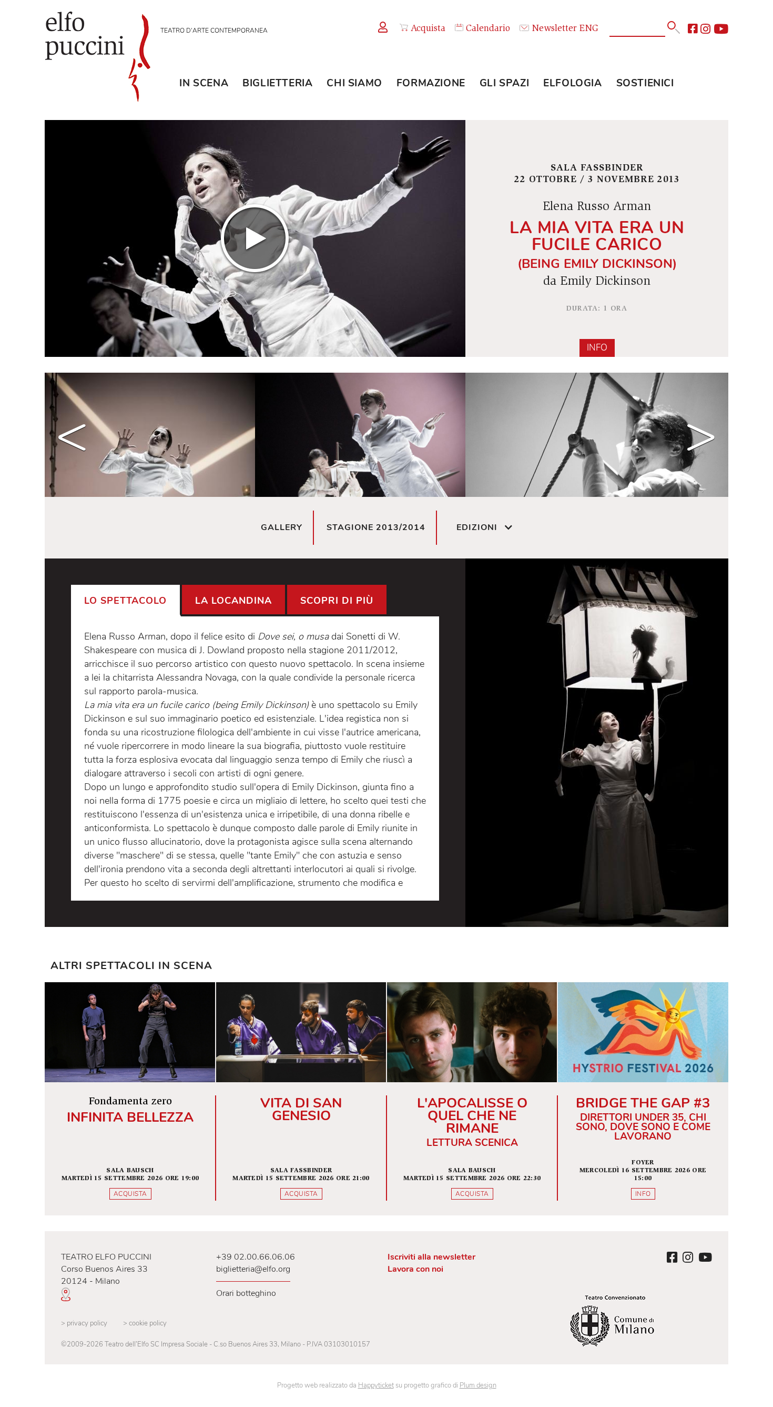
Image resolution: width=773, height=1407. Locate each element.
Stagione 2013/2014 (376, 527)
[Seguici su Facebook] (692, 29)
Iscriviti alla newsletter (431, 1257)
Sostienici (645, 83)
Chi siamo (354, 83)
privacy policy (84, 1323)
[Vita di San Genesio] (301, 1098)
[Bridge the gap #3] (642, 1098)
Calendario (488, 29)
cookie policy (145, 1323)
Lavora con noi (415, 1269)
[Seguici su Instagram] (705, 29)
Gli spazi (504, 83)
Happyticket (376, 1385)
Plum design (478, 1385)
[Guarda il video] (255, 238)
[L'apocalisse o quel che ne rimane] (472, 1098)
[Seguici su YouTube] (721, 29)
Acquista (428, 29)
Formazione (430, 83)
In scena (203, 83)
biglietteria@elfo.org (253, 1269)
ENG (588, 29)
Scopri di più (336, 600)
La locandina (233, 600)
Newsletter (554, 29)
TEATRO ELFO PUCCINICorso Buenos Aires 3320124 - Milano (106, 1269)
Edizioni (476, 527)
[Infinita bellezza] (130, 1098)
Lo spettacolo (125, 600)
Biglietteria (277, 83)
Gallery (281, 527)
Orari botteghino (246, 1293)
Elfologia (572, 83)
